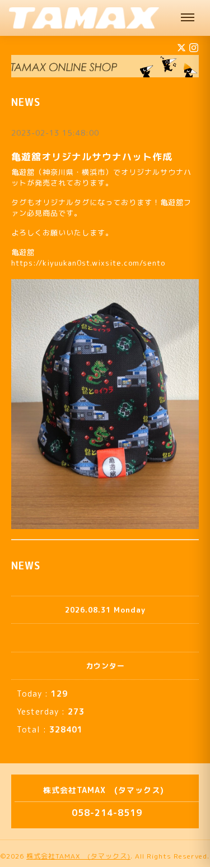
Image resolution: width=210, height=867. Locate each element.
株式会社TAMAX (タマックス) (78, 856)
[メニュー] (187, 17)
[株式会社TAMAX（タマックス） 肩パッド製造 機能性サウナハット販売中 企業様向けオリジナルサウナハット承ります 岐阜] (84, 18)
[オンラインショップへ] (105, 66)
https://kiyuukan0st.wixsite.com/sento (88, 263)
